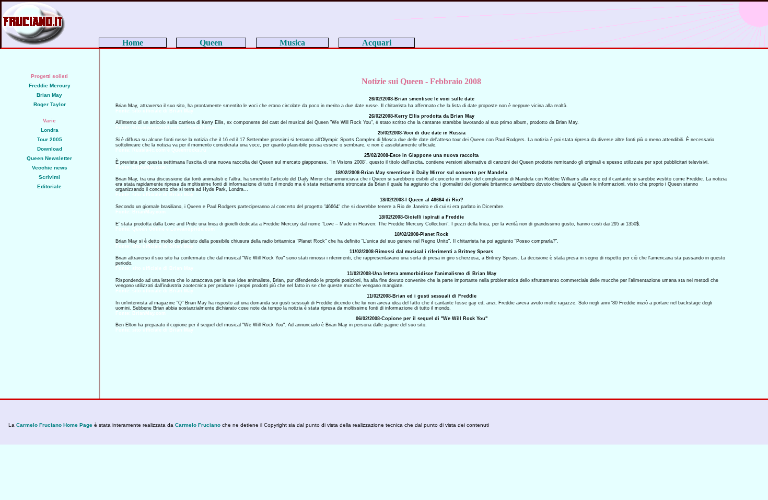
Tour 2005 (49, 139)
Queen (211, 42)
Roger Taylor (49, 104)
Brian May (49, 95)
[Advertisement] (49, 261)
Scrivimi (49, 177)
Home (132, 42)
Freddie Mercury (50, 85)
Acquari (376, 42)
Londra (50, 130)
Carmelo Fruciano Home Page (54, 425)
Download (49, 149)
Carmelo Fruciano (197, 425)
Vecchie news (49, 168)
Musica (292, 42)
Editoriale (49, 186)
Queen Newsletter (49, 158)
